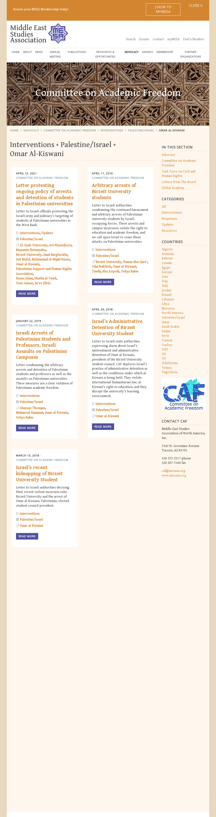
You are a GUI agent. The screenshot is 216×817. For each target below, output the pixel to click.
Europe (167, 272)
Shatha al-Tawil (45, 278)
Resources (169, 231)
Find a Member (193, 39)
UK (164, 354)
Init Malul (23, 259)
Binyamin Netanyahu (31, 250)
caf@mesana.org (173, 471)
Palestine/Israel (141, 130)
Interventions (112, 130)
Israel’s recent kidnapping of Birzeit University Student (39, 473)
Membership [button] (165, 52)
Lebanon (168, 299)
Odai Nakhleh (101, 267)
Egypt (166, 268)
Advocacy (31, 130)
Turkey (167, 345)
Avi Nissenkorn (60, 245)
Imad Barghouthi (55, 255)
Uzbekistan (170, 363)
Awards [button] (147, 52)
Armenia (168, 254)
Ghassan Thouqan (32, 408)
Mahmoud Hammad (29, 413)
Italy (165, 286)
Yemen (166, 368)
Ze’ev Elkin (42, 283)
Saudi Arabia (170, 327)
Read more (27, 293)
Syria (165, 336)
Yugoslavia (169, 372)
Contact (158, 39)
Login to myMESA (163, 9)
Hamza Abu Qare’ (135, 262)
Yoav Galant (24, 283)
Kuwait (167, 295)
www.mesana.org (174, 476)
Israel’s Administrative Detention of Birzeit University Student (117, 327)
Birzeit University (29, 255)
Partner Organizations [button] (190, 54)
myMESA (173, 39)
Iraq (164, 281)
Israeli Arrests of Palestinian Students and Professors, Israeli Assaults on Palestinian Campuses (43, 345)
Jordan (166, 290)
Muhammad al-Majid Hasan (51, 259)
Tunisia (167, 340)
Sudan (166, 331)
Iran (165, 277)
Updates (168, 225)
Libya (165, 304)
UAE (165, 349)
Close (194, 5)
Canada (167, 263)
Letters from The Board (179, 182)
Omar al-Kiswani (27, 264)
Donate (144, 39)
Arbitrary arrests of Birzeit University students (114, 191)
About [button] (27, 52)
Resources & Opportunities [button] (105, 54)
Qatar (166, 322)
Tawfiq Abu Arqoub (105, 271)
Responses (169, 219)
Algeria (167, 249)
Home (16, 52)
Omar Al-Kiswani (172, 130)
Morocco (168, 309)
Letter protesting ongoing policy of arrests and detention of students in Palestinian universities (44, 194)
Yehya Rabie (129, 271)
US (164, 359)
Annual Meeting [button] (55, 54)
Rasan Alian (24, 278)
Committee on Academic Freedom (70, 130)
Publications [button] (77, 52)
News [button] (39, 52)
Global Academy (173, 188)
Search (131, 39)
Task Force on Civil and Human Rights (178, 174)
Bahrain (167, 258)
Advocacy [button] (132, 52)
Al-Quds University (33, 245)
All (164, 207)
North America (172, 313)
